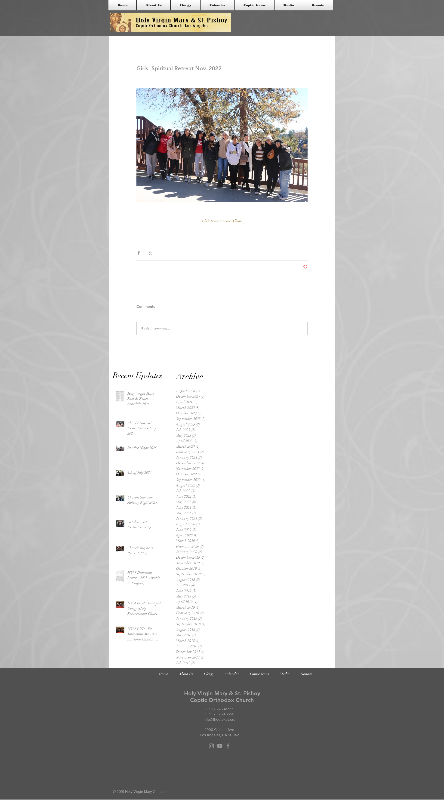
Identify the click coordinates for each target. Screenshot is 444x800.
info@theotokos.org (219, 719)
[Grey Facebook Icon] (228, 746)
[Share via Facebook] (138, 253)
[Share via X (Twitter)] (150, 253)
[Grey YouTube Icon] (219, 746)
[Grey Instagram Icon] (211, 746)
